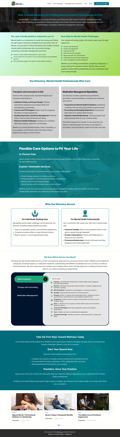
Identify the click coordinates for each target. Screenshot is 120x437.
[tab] (31, 279)
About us (51, 434)
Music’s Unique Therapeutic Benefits (59, 415)
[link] (27, 408)
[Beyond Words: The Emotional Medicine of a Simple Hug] (27, 394)
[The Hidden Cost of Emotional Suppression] (93, 394)
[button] (14, 406)
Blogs (13, 412)
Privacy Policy (59, 434)
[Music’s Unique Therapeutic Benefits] (60, 394)
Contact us (68, 434)
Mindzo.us (59, 432)
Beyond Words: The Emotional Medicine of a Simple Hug (23, 416)
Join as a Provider (101, 3)
